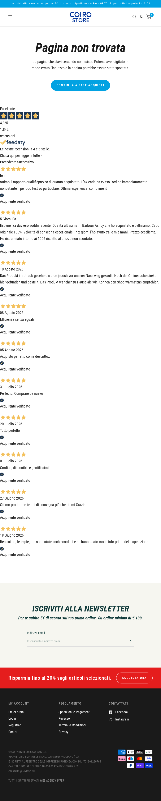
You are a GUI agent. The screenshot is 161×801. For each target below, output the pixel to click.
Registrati (15, 725)
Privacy (63, 732)
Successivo (25, 162)
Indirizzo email (36, 632)
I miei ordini (16, 712)
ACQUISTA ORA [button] (134, 677)
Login (12, 718)
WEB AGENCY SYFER (52, 780)
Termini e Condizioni (72, 725)
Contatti (13, 732)
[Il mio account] (141, 17)
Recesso (64, 718)
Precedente (8, 162)
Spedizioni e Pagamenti (74, 712)
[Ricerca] (134, 17)
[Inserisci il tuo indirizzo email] (130, 641)
